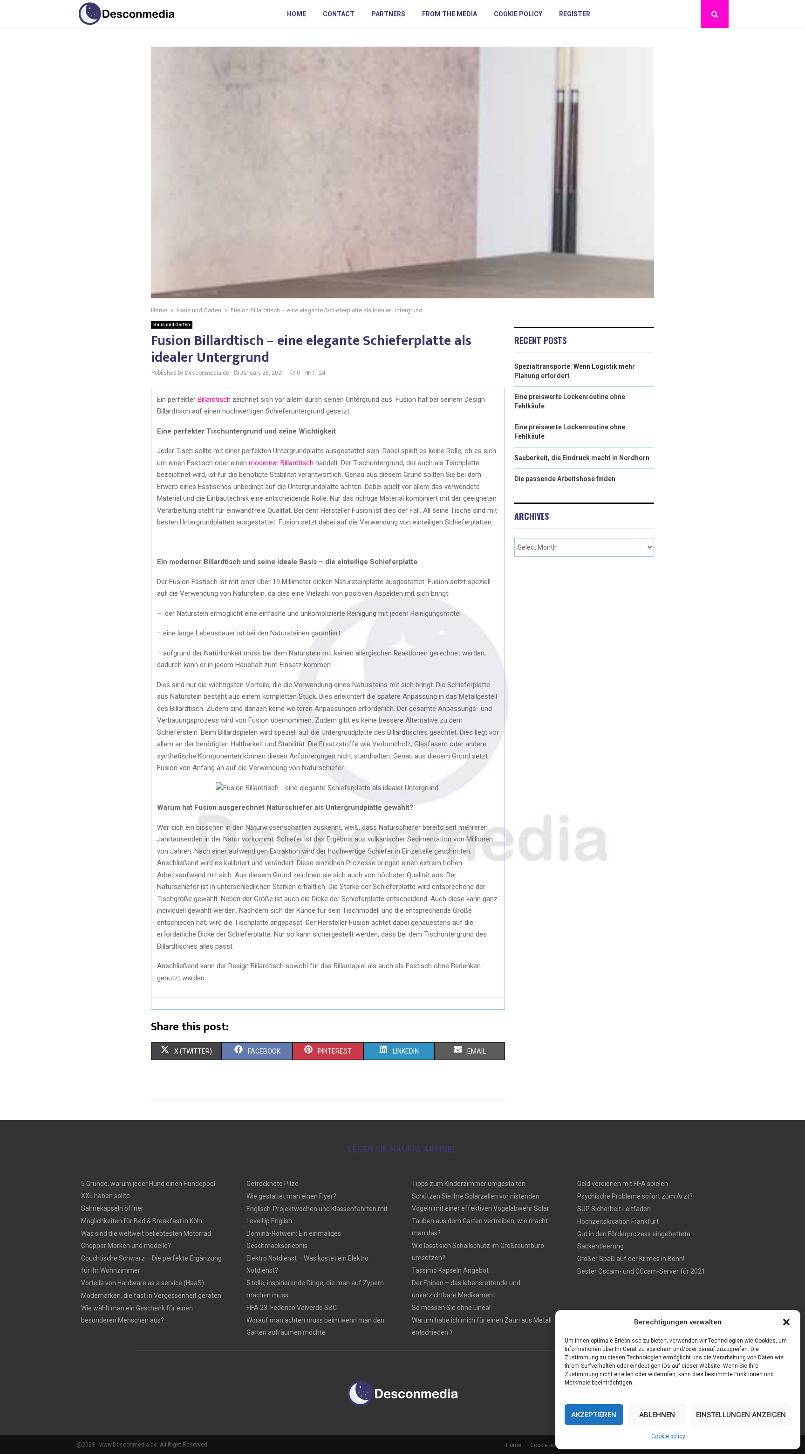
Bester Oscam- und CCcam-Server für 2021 (641, 1271)
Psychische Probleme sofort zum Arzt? (635, 1196)
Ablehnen (657, 1415)
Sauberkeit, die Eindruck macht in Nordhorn (581, 458)
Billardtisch (214, 399)
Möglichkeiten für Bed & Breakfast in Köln (141, 1221)
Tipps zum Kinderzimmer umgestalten (468, 1183)
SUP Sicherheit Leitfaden (614, 1209)
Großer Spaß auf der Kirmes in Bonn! (630, 1258)
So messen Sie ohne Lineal (451, 1307)
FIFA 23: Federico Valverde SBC (291, 1307)
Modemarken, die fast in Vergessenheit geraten (151, 1295)
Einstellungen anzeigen (741, 1415)
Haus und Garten (171, 324)
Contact (339, 14)
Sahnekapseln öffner (112, 1208)
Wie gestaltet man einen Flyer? (291, 1196)
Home (296, 14)
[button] (786, 1322)
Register (574, 14)
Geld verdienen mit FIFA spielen (622, 1183)
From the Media (449, 14)
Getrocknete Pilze (272, 1183)
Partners (388, 14)
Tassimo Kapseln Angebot (450, 1270)
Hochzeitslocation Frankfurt (618, 1221)
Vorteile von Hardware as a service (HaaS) (142, 1283)
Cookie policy (668, 1436)
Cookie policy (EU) (553, 1445)
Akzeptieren (593, 1415)
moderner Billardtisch (281, 463)
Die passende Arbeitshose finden (564, 478)
